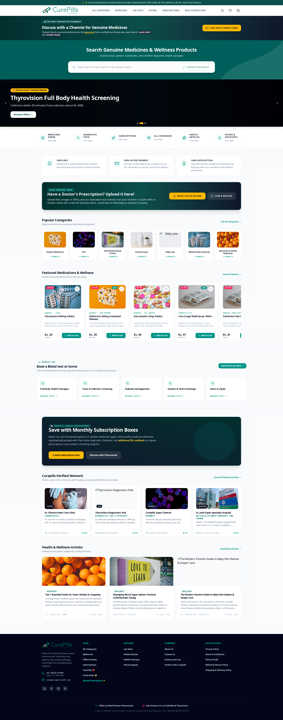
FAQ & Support (131, 664)
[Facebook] (51, 688)
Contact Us (170, 654)
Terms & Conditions (214, 654)
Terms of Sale (211, 659)
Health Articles (131, 654)
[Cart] (238, 10)
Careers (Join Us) (173, 659)
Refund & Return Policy (216, 664)
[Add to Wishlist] (77, 289)
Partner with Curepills (175, 664)
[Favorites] (230, 10)
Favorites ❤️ (89, 670)
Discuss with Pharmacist (103, 455)
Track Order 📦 (90, 675)
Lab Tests (138, 10)
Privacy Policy (212, 649)
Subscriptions (171, 10)
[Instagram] (58, 688)
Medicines (121, 10)
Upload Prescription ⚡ (94, 680)
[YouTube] (65, 688)
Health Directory (195, 10)
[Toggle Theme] (222, 10)
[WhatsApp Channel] (44, 688)
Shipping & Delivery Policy (218, 670)
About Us (169, 649)
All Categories (101, 10)
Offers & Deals (90, 659)
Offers (153, 10)
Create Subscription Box (66, 455)
